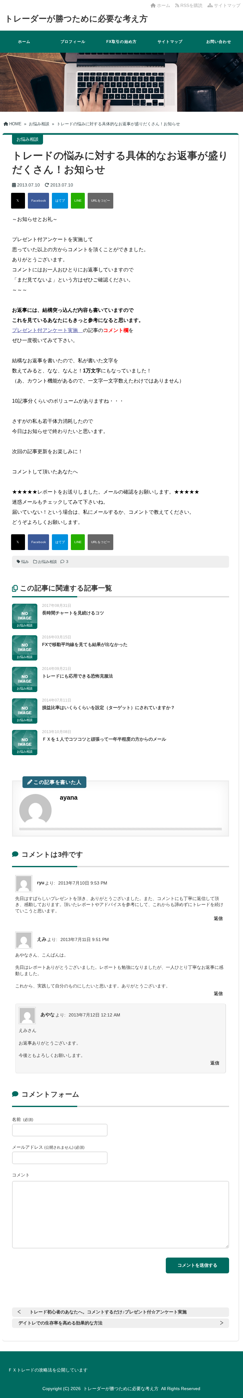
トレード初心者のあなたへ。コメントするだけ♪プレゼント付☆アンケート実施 (108, 1311)
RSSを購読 (192, 5)
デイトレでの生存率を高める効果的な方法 (60, 1322)
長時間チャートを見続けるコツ (73, 612)
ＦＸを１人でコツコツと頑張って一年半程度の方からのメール (104, 739)
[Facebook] (38, 200)
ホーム (163, 5)
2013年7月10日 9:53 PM (82, 883)
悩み (25, 562)
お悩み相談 (47, 562)
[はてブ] (60, 200)
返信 (218, 918)
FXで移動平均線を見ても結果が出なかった (85, 644)
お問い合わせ (218, 41)
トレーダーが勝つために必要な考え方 (76, 18)
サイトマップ (226, 5)
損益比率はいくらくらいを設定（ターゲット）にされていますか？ (108, 707)
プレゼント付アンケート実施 (47, 330)
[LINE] (77, 200)
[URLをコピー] (100, 200)
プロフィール (72, 41)
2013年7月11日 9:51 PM (84, 939)
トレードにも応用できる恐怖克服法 (77, 675)
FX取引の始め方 (121, 41)
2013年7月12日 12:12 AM (94, 1015)
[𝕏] (18, 200)
